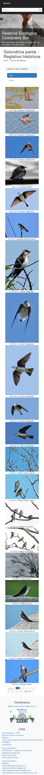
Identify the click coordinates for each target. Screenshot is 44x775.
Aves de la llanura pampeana (13, 735)
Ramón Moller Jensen (10, 757)
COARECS (6, 742)
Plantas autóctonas (9, 755)
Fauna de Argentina (9, 748)
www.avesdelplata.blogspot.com (14, 765)
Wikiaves (5, 763)
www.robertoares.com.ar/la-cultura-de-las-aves (19, 772)
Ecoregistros (6, 744)
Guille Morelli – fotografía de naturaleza (17, 750)
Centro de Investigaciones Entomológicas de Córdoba (22, 740)
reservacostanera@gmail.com (25, 706)
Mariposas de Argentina (11, 753)
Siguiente (27, 691)
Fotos (11, 75)
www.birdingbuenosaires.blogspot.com (16, 770)
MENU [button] (7, 3)
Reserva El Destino (9, 761)
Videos (11, 80)
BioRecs (5, 737)
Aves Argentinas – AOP (11, 733)
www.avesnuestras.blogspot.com (14, 768)
